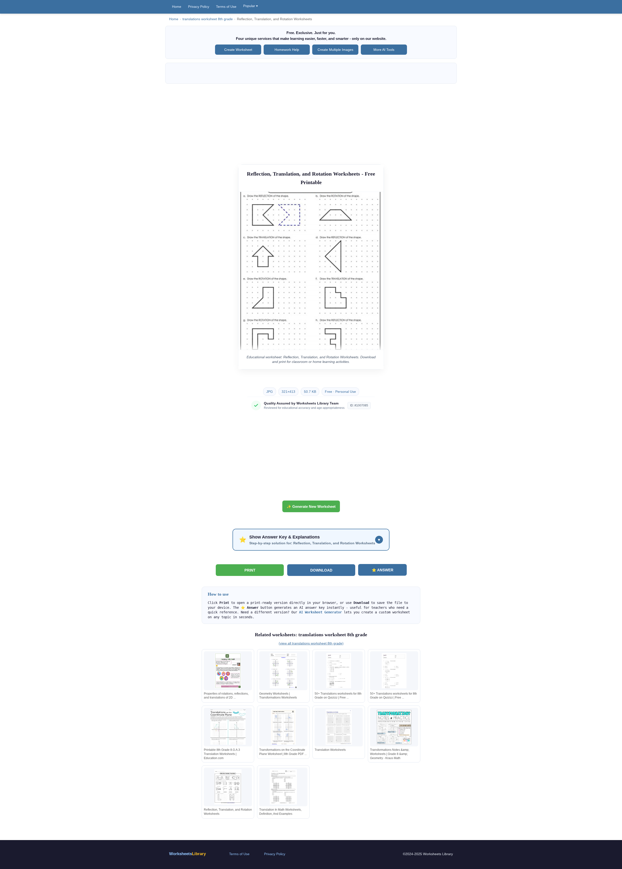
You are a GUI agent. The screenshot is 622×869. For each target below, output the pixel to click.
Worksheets (187, 853)
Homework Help (287, 50)
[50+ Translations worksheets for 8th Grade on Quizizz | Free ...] (339, 670)
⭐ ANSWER (382, 570)
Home (176, 7)
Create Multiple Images (335, 50)
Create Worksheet (238, 50)
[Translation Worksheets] (339, 727)
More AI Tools (383, 50)
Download (321, 570)
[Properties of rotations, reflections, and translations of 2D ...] (228, 670)
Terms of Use (226, 7)
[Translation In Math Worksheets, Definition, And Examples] (283, 787)
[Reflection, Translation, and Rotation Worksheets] (228, 787)
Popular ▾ (250, 6)
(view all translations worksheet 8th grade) (311, 643)
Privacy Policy (198, 7)
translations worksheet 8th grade (207, 19)
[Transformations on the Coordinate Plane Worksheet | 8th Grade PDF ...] (283, 727)
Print (249, 570)
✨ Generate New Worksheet (311, 506)
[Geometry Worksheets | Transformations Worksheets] (283, 670)
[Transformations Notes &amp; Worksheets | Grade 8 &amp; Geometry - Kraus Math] (394, 727)
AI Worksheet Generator (320, 612)
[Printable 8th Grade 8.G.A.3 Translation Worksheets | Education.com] (228, 727)
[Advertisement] (311, 122)
